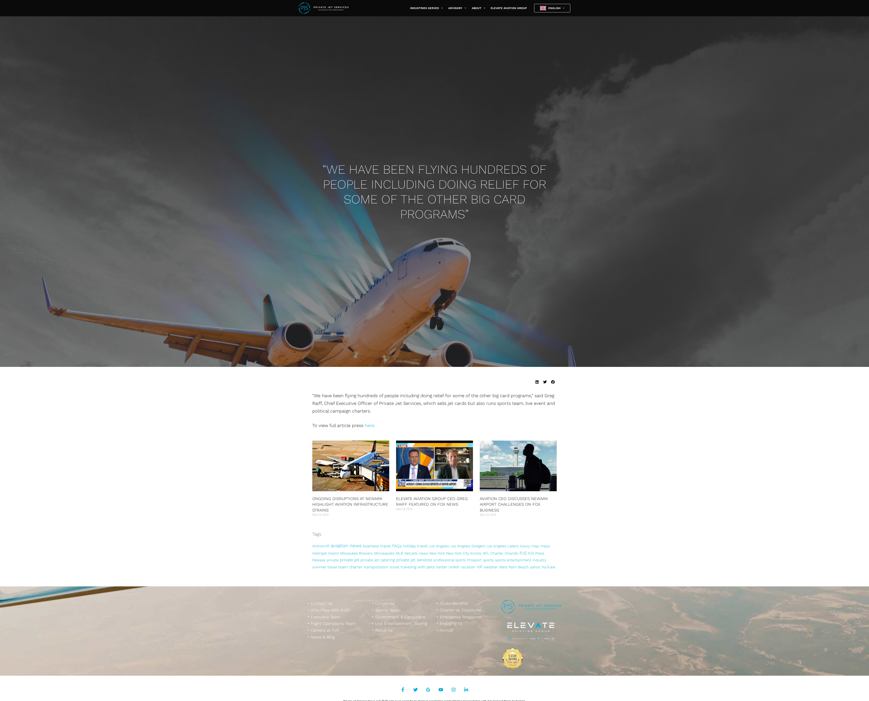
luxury (525, 546)
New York (437, 553)
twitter (441, 567)
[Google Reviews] (428, 690)
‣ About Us (382, 630)
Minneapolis (384, 553)
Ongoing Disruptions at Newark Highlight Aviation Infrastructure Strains (350, 504)
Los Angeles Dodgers (467, 546)
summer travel (324, 567)
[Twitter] (415, 690)
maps (545, 546)
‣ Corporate (383, 603)
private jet (349, 559)
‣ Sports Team (385, 610)
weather (491, 567)
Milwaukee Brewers (356, 553)
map (535, 546)
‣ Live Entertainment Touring (399, 623)
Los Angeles (439, 546)
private (333, 560)
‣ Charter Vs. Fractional (459, 610)
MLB (399, 553)
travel (394, 567)
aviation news (346, 545)
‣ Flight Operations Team (331, 623)
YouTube (548, 567)
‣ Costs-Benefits (452, 603)
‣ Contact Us (320, 603)
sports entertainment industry (520, 560)
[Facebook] (403, 690)
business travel (377, 546)
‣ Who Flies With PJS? (329, 610)
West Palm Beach (514, 567)
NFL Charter (493, 553)
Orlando (511, 553)
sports (488, 560)
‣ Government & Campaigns (398, 616)
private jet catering (377, 560)
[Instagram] (453, 690)
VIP (479, 567)
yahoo (535, 567)
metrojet (319, 553)
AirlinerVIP (320, 546)
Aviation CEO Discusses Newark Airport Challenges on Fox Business (514, 504)
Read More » (319, 523)
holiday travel (415, 546)
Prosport (474, 560)
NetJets (411, 553)
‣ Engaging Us (450, 623)
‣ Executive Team (324, 616)
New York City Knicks (463, 553)
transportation (376, 567)
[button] (441, 8)
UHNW (454, 567)
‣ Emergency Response (459, 616)
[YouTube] (441, 690)
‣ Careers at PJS (323, 630)
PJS (523, 553)
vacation (468, 567)
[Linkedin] (466, 690)
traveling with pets (418, 567)
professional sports (450, 560)
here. (370, 425)
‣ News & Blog (321, 637)
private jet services (414, 559)
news (423, 553)
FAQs (397, 546)
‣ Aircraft (445, 630)
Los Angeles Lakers (503, 546)
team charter (350, 567)
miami (333, 553)
